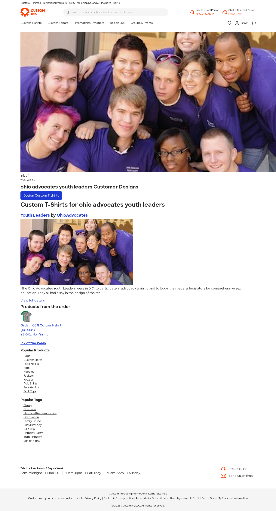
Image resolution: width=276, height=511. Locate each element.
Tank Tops (29, 391)
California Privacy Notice (118, 498)
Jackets (28, 375)
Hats (26, 367)
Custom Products (120, 493)
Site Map (162, 493)
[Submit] (67, 12)
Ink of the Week (33, 343)
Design (41, 195)
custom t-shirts (74, 498)
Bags (26, 356)
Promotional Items (143, 493)
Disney (27, 405)
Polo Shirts (30, 383)
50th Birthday (32, 425)
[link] (32, 12)
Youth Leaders (35, 215)
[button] (242, 14)
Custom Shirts (32, 360)
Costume (29, 409)
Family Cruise (32, 421)
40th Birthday (32, 437)
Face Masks (31, 364)
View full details (32, 300)
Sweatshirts (31, 387)
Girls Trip (29, 429)
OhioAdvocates (72, 215)
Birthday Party (33, 433)
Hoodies (28, 371)
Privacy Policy (93, 498)
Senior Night (31, 440)
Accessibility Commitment (152, 498)
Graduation (31, 417)
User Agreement (180, 498)
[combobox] (115, 12)
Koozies (28, 379)
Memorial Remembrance (40, 413)
